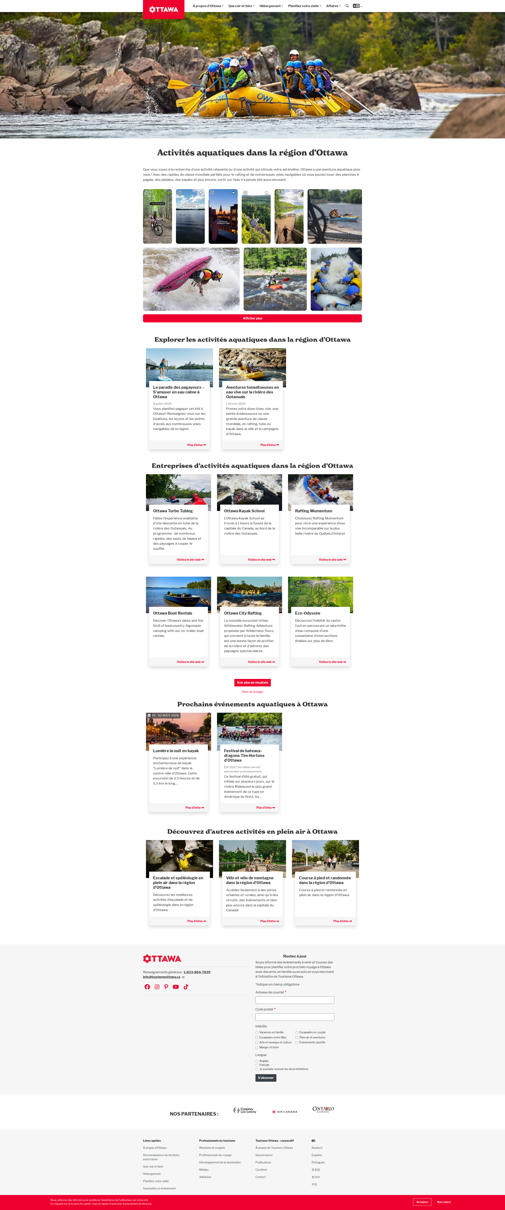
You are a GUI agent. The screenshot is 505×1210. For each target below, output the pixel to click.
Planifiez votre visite (303, 6)
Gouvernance (264, 1155)
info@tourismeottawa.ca (161, 977)
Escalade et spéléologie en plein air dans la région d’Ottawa (178, 883)
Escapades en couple (312, 1032)
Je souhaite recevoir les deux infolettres (283, 1069)
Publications (263, 1162)
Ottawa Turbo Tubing (173, 511)
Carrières (261, 1169)
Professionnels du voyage (215, 1155)
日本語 (316, 1169)
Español (317, 1155)
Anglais (263, 1061)
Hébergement (270, 6)
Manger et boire (269, 1047)
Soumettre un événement (159, 1188)
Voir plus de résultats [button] (252, 682)
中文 (314, 1184)
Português (318, 1162)
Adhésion (205, 1177)
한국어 (316, 1177)
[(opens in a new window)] (178, 492)
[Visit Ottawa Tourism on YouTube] (175, 987)
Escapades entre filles (272, 1037)
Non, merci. (444, 1202)
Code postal (264, 1009)
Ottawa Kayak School (244, 511)
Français (264, 1064)
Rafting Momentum (313, 511)
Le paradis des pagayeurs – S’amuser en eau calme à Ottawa (179, 392)
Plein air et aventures (312, 1037)
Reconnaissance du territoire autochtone (161, 1157)
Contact (260, 1177)
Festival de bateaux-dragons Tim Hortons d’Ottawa (244, 755)
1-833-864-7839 (197, 972)
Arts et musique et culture (275, 1042)
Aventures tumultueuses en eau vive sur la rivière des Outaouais (252, 392)
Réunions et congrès (212, 1147)
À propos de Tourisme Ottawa (274, 1147)
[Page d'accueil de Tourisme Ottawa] (163, 9)
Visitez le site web (189, 559)
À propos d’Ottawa (154, 1147)
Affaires (332, 6)
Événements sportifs (312, 1042)
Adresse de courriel (269, 992)
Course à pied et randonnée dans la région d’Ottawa (325, 880)
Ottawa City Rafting (243, 613)
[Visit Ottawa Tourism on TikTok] (186, 987)
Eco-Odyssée (307, 613)
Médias (204, 1169)
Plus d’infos (195, 445)
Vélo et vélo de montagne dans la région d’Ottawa (250, 880)
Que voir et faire (240, 6)
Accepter (422, 1202)
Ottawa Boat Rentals (172, 613)
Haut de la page (252, 692)
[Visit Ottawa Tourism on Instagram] (157, 987)
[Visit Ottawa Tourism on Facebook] (147, 987)
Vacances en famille (271, 1032)
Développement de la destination (220, 1162)
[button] (347, 6)
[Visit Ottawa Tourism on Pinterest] (166, 987)
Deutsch (317, 1147)
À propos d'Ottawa (207, 6)
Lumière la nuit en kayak (176, 750)
